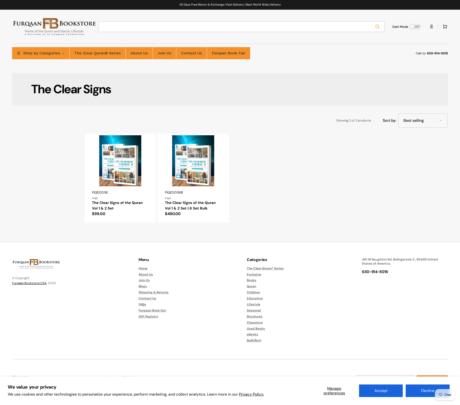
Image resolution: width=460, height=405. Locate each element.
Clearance (255, 322)
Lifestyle (253, 304)
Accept (381, 390)
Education (255, 298)
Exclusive (254, 274)
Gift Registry (148, 316)
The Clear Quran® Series (265, 268)
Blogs (143, 286)
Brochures (254, 316)
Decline (427, 390)
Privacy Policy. (251, 394)
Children (253, 292)
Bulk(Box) (254, 340)
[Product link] (120, 178)
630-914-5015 (437, 53)
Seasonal (254, 310)
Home (143, 268)
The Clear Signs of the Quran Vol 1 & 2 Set (117, 205)
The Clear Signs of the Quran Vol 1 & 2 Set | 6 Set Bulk (190, 205)
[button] (431, 26)
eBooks (252, 334)
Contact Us (147, 298)
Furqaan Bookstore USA (29, 283)
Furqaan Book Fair (152, 310)
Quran (251, 286)
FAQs (142, 304)
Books (251, 280)
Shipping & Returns (154, 292)
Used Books (256, 328)
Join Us (144, 280)
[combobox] (241, 26)
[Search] (378, 26)
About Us (146, 274)
